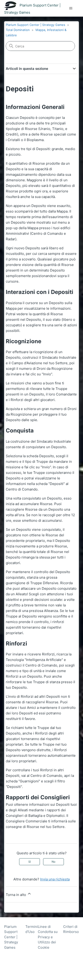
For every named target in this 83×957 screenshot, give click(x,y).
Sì (29, 861)
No (53, 861)
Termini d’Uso (31, 929)
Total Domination (18, 30)
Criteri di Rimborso (71, 929)
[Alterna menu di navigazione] (70, 8)
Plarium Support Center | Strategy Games (35, 25)
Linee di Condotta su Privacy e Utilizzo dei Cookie (48, 937)
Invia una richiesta (55, 879)
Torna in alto (16, 894)
